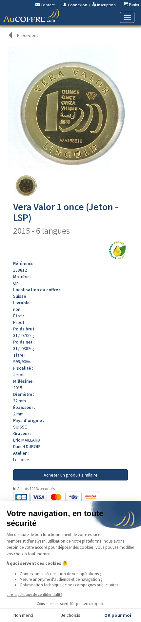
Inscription (106, 4)
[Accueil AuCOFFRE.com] (31, 15)
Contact (47, 4)
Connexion (77, 4)
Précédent (27, 35)
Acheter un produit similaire (71, 475)
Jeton (19, 375)
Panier (133, 4)
